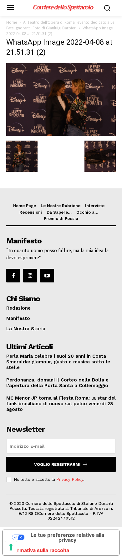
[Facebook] (13, 275)
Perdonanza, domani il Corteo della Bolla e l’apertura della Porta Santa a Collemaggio (57, 382)
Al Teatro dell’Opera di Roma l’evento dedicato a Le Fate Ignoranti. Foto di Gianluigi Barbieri (60, 25)
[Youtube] (47, 275)
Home (11, 22)
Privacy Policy (69, 479)
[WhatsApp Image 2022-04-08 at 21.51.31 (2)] (61, 134)
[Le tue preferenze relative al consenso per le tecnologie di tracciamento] (11, 547)
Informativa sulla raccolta (38, 550)
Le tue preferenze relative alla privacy (67, 537)
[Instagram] (30, 275)
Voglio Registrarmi (57, 464)
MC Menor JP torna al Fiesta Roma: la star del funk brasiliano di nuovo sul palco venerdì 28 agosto (61, 403)
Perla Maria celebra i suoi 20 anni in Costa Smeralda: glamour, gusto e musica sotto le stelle (58, 361)
